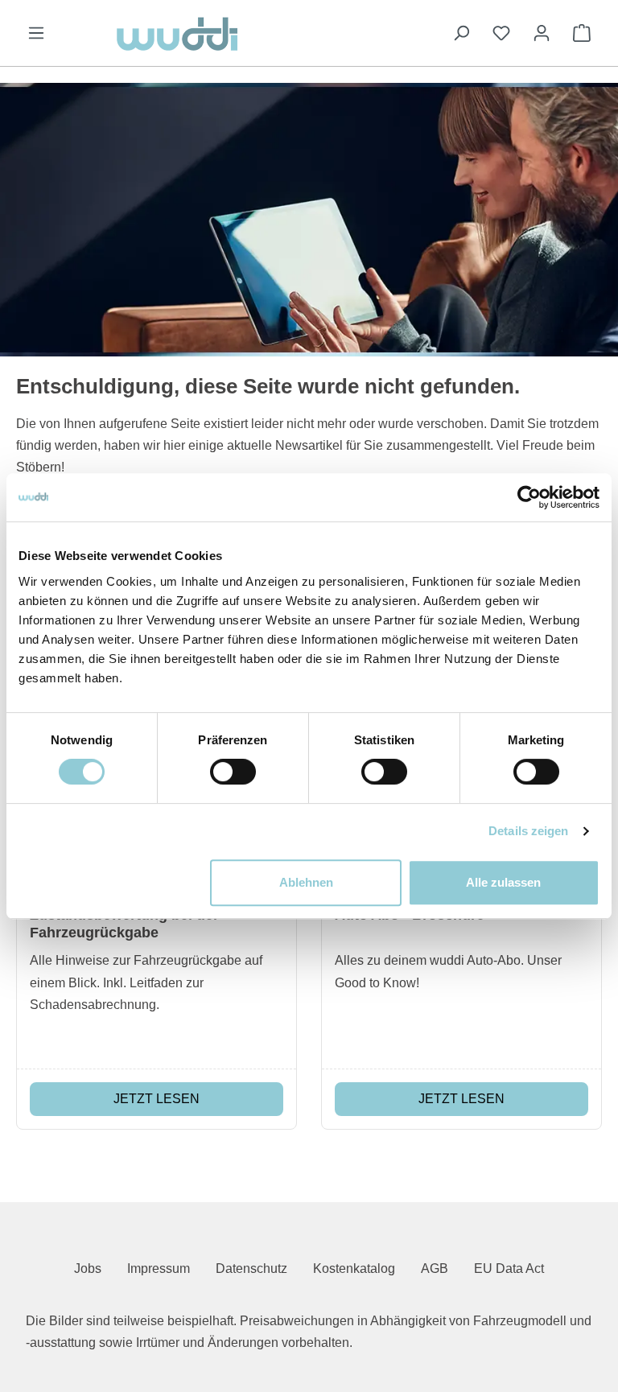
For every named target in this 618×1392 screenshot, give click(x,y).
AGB (434, 1268)
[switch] (233, 772)
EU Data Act (509, 1268)
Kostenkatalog (354, 1268)
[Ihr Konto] (541, 33)
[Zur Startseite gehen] (248, 33)
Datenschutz (251, 1268)
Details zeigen (528, 831)
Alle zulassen (503, 882)
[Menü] (36, 33)
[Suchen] (461, 33)
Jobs (87, 1268)
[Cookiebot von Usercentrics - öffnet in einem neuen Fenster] (529, 497)
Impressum (158, 1268)
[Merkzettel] (501, 33)
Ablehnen (306, 882)
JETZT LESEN (156, 1099)
